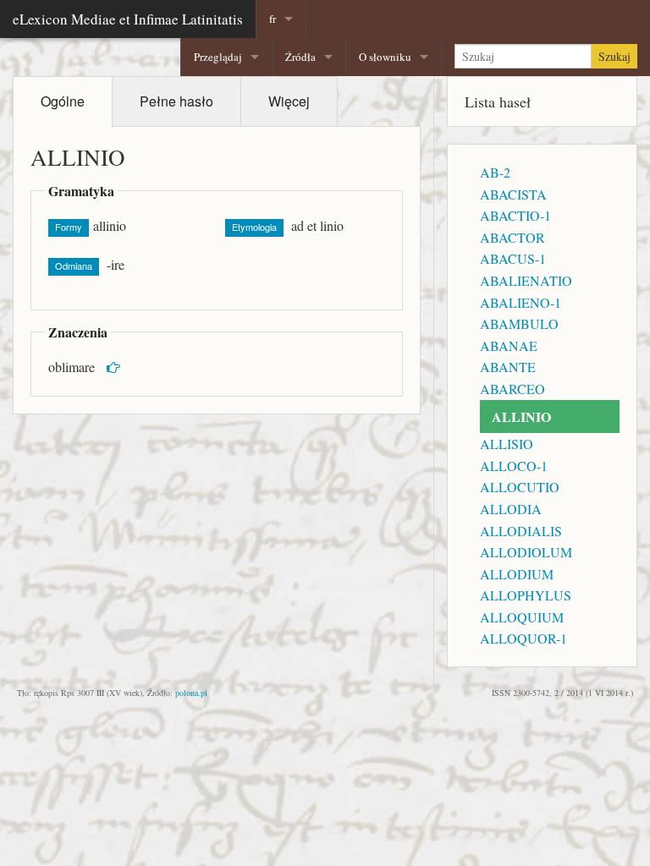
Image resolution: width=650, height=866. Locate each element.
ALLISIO (506, 443)
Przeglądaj (218, 56)
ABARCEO (512, 388)
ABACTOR (512, 237)
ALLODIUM (517, 574)
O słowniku (385, 56)
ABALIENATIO (526, 280)
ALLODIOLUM (526, 552)
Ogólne (63, 101)
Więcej (289, 101)
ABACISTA (513, 194)
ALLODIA (511, 509)
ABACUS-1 (513, 258)
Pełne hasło (176, 101)
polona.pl (191, 693)
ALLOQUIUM (522, 617)
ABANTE (508, 366)
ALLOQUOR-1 (523, 638)
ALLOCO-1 (514, 465)
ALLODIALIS (521, 531)
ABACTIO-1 (515, 215)
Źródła (300, 56)
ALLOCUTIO (519, 487)
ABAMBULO (519, 323)
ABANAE (508, 345)
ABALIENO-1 (520, 302)
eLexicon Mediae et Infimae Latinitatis (128, 19)
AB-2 (495, 172)
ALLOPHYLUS (525, 595)
